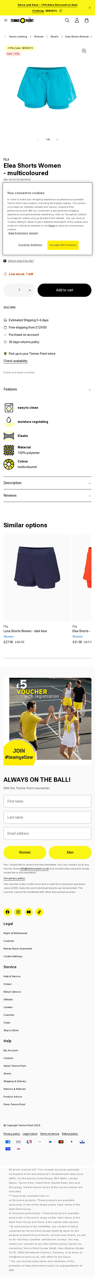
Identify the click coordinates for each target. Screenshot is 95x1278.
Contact (8, 1058)
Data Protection (18, 233)
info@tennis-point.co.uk (34, 868)
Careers (8, 1007)
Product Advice (13, 1096)
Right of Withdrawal (15, 933)
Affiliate (8, 999)
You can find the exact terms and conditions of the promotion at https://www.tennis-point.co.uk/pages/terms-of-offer (46, 1266)
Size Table (9, 306)
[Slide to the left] (38, 139)
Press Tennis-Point (14, 1104)
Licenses (9, 940)
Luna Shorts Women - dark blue (25, 631)
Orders (7, 984)
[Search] (67, 20)
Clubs (7, 1022)
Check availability (15, 361)
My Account (11, 1050)
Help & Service (12, 976)
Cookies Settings (30, 244)
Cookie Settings (13, 956)
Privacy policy (12, 1133)
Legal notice (30, 1133)
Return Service (12, 991)
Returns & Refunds (15, 1088)
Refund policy (70, 1133)
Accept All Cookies (63, 245)
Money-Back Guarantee (18, 948)
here (52, 225)
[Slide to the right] (57, 139)
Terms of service (49, 1133)
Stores (7, 1073)
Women (39, 36)
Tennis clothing (18, 36)
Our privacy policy (14, 878)
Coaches (9, 1014)
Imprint (33, 233)
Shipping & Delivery (15, 1081)
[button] (6, 20)
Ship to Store (11, 1030)
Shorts (54, 36)
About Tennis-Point (15, 1065)
